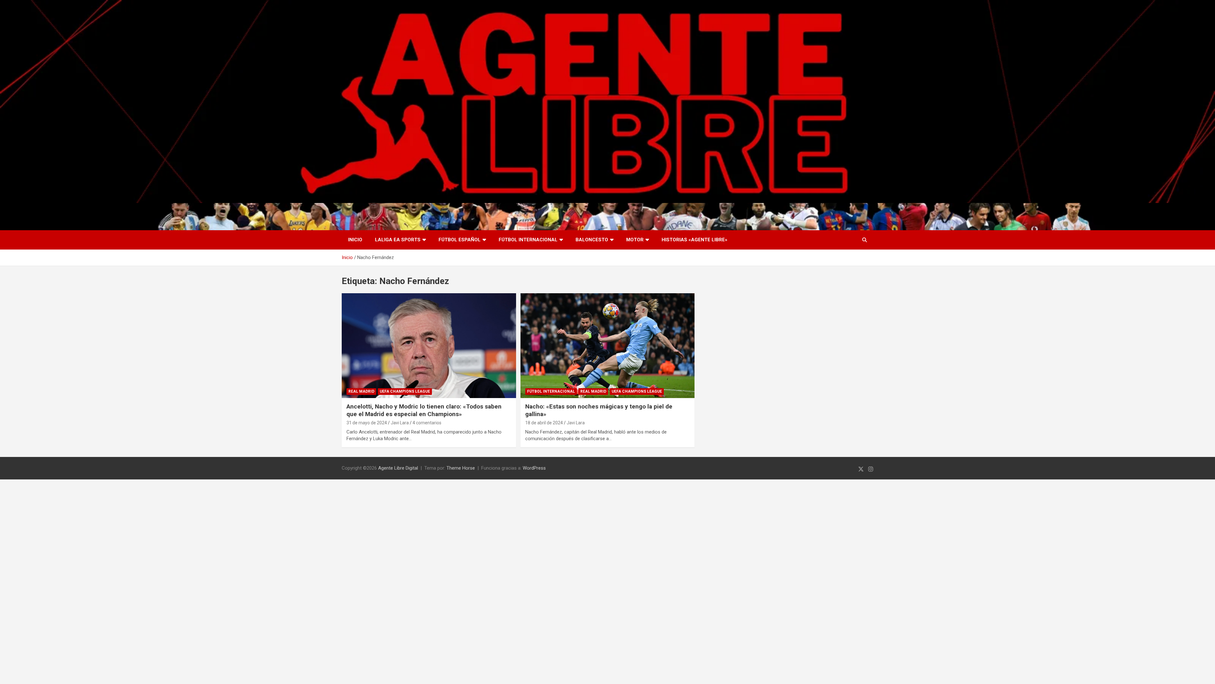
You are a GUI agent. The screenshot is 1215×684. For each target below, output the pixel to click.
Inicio (355, 240)
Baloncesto (592, 240)
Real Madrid (361, 391)
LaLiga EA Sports (398, 240)
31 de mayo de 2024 (366, 422)
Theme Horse (460, 468)
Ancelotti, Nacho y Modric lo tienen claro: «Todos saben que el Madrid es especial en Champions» (424, 410)
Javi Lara (400, 422)
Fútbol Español (460, 240)
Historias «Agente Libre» (694, 240)
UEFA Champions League (405, 391)
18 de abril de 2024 (544, 422)
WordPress (534, 468)
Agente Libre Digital (398, 468)
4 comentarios (427, 422)
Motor (635, 240)
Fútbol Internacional (528, 240)
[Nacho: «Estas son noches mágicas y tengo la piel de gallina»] (607, 345)
